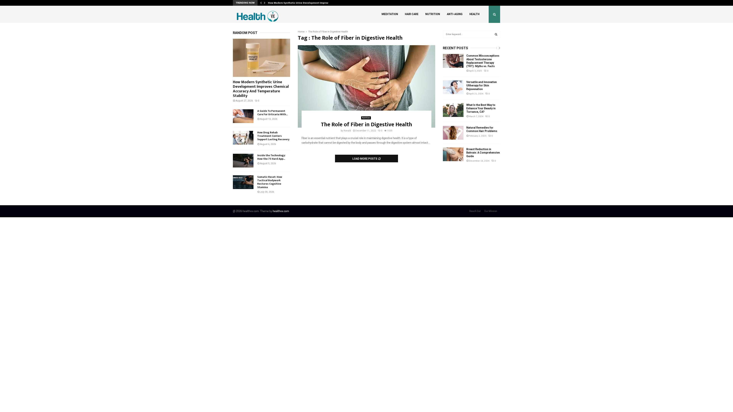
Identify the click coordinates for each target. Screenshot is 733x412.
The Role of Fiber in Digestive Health (366, 124)
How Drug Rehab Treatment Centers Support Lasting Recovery (273, 136)
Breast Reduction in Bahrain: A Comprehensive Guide (483, 153)
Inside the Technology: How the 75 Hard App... (271, 157)
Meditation (390, 14)
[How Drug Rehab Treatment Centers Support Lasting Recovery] (243, 138)
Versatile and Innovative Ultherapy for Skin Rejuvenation (481, 85)
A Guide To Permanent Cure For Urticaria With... (272, 113)
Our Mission (490, 211)
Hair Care (411, 14)
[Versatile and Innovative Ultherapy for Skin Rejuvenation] (453, 87)
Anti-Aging (455, 14)
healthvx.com (281, 211)
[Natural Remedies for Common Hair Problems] (453, 133)
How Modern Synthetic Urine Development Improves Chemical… (306, 3)
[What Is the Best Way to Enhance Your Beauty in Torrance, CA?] (453, 110)
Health (474, 14)
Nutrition (432, 14)
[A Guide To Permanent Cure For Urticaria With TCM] (243, 116)
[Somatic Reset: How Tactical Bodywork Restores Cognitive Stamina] (243, 182)
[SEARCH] (496, 34)
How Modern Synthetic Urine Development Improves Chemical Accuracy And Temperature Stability (261, 89)
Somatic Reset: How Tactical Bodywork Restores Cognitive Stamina (269, 182)
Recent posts (455, 48)
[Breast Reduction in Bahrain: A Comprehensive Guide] (453, 154)
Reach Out (475, 211)
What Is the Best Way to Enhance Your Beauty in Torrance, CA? (481, 108)
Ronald (347, 130)
